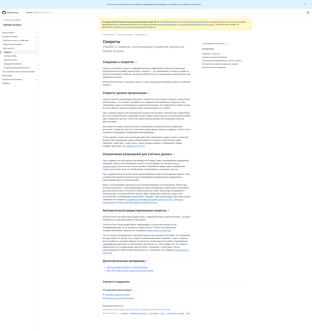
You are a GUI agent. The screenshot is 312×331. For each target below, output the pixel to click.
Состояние (153, 313)
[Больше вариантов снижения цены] (228, 44)
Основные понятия (125, 35)
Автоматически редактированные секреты (134, 210)
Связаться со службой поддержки (119, 298)
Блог (188, 313)
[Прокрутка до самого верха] (306, 325)
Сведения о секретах (118, 62)
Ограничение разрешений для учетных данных (137, 154)
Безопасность (141, 35)
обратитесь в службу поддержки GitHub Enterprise (134, 27)
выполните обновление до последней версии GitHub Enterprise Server (186, 24)
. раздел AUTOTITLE (135, 146)
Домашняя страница (13, 20)
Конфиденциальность (138, 313)
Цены (162, 313)
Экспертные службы (175, 313)
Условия (124, 313)
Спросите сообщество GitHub (117, 295)
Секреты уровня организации (125, 93)
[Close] (305, 4)
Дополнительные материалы (124, 261)
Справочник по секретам (158, 230)
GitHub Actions (12, 24)
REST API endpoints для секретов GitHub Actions (130, 270)
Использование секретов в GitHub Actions (127, 267)
